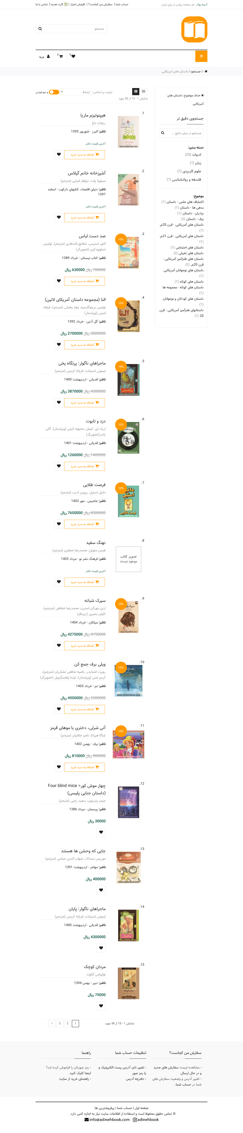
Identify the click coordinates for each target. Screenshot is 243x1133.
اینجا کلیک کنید (80, 1073)
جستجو (196, 71)
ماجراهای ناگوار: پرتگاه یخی (82, 363)
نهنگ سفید (96, 542)
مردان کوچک (95, 966)
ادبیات (193, 155)
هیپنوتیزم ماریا (93, 115)
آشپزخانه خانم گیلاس (87, 173)
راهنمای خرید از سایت (74, 1079)
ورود (42, 56)
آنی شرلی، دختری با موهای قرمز (78, 727)
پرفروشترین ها (104, 1108)
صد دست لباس (92, 236)
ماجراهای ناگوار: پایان (87, 909)
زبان (195, 163)
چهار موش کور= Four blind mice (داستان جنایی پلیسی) (77, 789)
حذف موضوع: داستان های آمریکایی (185, 99)
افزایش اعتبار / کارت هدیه (68, 4)
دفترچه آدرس (135, 1079)
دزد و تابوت (96, 421)
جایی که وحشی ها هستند (83, 851)
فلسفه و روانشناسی (184, 180)
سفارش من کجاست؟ (100, 4)
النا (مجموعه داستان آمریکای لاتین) (75, 299)
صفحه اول (142, 1108)
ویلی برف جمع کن (90, 664)
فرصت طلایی (94, 484)
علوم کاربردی (189, 171)
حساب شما (122, 4)
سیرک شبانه (95, 600)
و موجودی (42, 92)
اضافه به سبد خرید (82, 154)
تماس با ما (42, 4)
